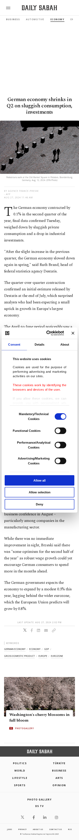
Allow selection (39, 492)
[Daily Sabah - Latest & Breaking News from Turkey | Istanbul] (39, 7)
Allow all (39, 480)
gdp (46, 648)
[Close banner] (73, 333)
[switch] (60, 430)
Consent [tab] (14, 344)
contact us (55, 829)
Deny (39, 504)
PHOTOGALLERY (24, 728)
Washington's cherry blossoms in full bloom (39, 717)
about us (38, 829)
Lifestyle (19, 778)
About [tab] (64, 344)
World (19, 770)
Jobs (9, 829)
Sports (20, 785)
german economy (15, 648)
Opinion (59, 785)
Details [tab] (40, 344)
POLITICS (20, 763)
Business (13, 19)
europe (42, 655)
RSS (70, 829)
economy (35, 648)
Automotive (35, 19)
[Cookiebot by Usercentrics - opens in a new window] (48, 333)
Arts (59, 778)
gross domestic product (19, 655)
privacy (22, 829)
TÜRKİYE (59, 763)
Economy (57, 19)
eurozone (57, 655)
